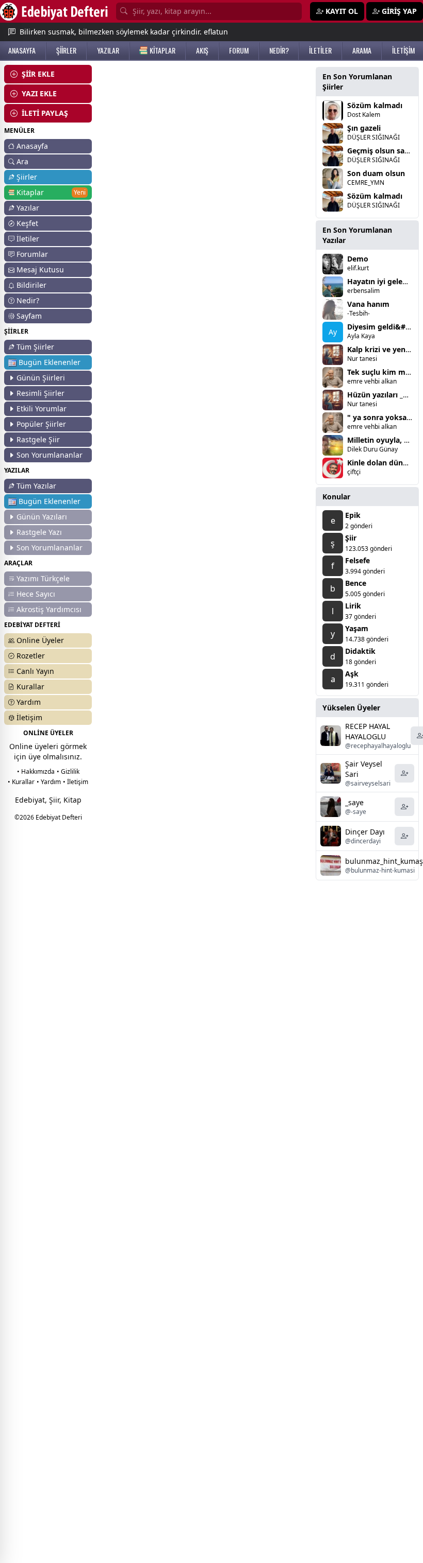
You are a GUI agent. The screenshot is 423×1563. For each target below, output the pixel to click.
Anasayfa (32, 146)
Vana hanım (368, 304)
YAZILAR (108, 50)
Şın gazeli (364, 128)
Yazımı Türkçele (43, 578)
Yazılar (28, 208)
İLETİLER (320, 50)
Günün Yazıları (42, 517)
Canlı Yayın (35, 671)
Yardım (29, 702)
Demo (357, 259)
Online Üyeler (40, 640)
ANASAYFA (22, 50)
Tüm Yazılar (36, 486)
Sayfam (29, 316)
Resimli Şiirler (40, 393)
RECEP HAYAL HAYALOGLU (367, 731)
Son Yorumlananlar (50, 455)
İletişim (29, 717)
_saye (354, 802)
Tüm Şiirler (35, 347)
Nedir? (28, 300)
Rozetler (31, 656)
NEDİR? (279, 50)
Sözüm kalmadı (374, 105)
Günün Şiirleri (41, 378)
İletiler (28, 239)
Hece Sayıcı (36, 594)
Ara (22, 161)
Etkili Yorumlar (42, 408)
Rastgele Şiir (38, 439)
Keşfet (27, 223)
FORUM (239, 50)
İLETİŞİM (403, 50)
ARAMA (361, 50)
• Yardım (49, 781)
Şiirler (27, 177)
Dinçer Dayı (365, 832)
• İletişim (75, 781)
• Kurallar (21, 781)
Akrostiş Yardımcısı (49, 609)
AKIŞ (202, 50)
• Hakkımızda (36, 771)
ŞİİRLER (66, 50)
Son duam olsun (376, 173)
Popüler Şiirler (41, 424)
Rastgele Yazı (39, 532)
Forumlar (32, 254)
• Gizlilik (68, 771)
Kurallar (30, 686)
